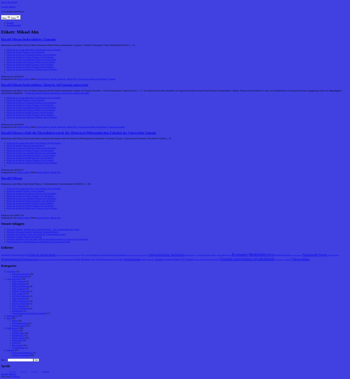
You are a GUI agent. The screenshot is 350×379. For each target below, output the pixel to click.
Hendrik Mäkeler (8, 7)
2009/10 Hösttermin (20, 301)
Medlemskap (12, 316)
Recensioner (17, 345)
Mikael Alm (72, 79)
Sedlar (120, 259)
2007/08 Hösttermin (20, 296)
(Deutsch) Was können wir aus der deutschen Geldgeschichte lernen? (36, 234)
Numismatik (310, 254)
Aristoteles (5, 255)
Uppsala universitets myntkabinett (92, 79)
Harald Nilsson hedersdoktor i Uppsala (28, 39)
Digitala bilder (18, 333)
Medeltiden (258, 254)
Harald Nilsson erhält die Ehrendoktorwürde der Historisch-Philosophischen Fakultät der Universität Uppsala (78, 133)
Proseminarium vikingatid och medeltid (29, 313)
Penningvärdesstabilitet (48, 259)
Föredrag (10, 350)
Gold (196, 255)
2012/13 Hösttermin (20, 308)
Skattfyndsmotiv (148, 260)
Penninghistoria (11, 259)
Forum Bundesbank (118, 255)
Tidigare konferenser (21, 355)
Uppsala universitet (116, 127)
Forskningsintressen (20, 274)
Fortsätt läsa (57, 93)
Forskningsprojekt (20, 276)
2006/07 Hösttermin (20, 291)
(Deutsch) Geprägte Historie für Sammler (24, 237)
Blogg (14, 321)
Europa (58, 255)
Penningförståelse (333, 255)
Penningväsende (66, 259)
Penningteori (30, 259)
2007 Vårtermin (19, 294)
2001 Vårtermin (19, 281)
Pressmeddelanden (20, 323)
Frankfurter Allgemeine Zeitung (137, 255)
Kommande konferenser (22, 353)
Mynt (270, 254)
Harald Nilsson (42, 79)
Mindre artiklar (23, 79)
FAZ (82, 255)
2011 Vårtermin (19, 306)
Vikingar (288, 260)
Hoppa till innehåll (9, 2)
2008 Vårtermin (19, 298)
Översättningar (18, 348)
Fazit (86, 255)
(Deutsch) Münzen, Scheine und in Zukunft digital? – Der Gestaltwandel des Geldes (43, 229)
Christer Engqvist (19, 255)
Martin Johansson (58, 79)
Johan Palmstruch (222, 255)
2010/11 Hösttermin (20, 303)
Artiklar (15, 330)
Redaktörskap (18, 335)
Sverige (159, 259)
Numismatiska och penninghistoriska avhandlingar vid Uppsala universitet (38, 242)
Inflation (213, 255)
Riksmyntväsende (108, 259)
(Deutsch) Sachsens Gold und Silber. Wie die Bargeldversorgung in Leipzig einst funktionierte (47, 239)
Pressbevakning (19, 325)
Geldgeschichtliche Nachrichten (166, 254)
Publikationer (12, 328)
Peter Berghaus (83, 259)
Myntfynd (278, 255)
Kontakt (10, 23)
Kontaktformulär (14, 25)
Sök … (4, 360)
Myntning (287, 255)
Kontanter (240, 254)
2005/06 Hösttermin (20, 286)
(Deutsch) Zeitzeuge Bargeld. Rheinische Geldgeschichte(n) (32, 232)
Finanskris (94, 255)
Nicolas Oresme (297, 255)
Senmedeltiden (132, 259)
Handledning (17, 311)
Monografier (17, 340)
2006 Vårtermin (19, 289)
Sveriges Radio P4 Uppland (179, 259)
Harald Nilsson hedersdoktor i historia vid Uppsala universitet (44, 85)
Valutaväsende (279, 260)
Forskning (11, 271)
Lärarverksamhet (14, 279)
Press (9, 318)
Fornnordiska (104, 255)
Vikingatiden (301, 259)
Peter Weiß (96, 259)
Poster (14, 343)
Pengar (322, 254)
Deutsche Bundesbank (42, 254)
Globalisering (190, 255)
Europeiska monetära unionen (70, 255)
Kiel (230, 255)
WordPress (15, 376)
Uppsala (111, 79)
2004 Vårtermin (19, 284)
